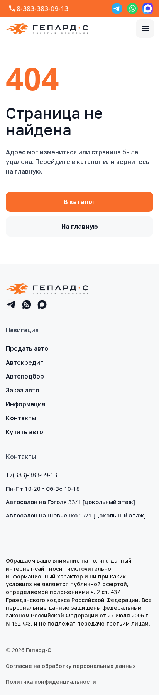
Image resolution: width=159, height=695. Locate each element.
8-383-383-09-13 (42, 8)
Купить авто (24, 432)
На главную (79, 226)
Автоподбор (25, 376)
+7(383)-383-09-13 (31, 475)
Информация (25, 404)
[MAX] (147, 8)
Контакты (21, 418)
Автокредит (25, 362)
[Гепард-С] (47, 28)
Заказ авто (22, 390)
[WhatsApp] (132, 8)
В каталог (79, 202)
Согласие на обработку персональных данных (71, 666)
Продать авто (27, 348)
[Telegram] (117, 8)
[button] (145, 28)
